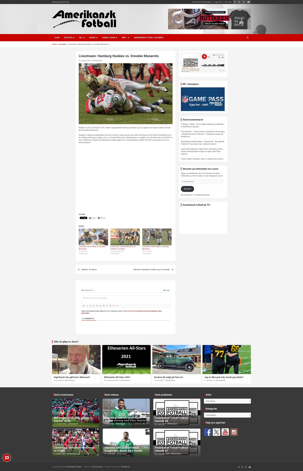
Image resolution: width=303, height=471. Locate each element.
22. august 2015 (85, 60)
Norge (92, 38)
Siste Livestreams (63, 394)
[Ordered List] (97, 305)
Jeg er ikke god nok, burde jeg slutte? (223, 377)
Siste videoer (111, 394)
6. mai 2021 (208, 380)
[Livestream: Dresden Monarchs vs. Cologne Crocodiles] (125, 237)
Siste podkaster (163, 394)
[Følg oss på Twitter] (216, 432)
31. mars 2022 (110, 454)
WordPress (125, 467)
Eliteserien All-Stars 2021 (117, 377)
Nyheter (68, 38)
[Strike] (93, 305)
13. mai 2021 (159, 380)
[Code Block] (107, 305)
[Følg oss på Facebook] (208, 432)
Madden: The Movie (89, 269)
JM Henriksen (97, 60)
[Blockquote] (103, 305)
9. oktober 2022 (59, 454)
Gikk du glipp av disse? (66, 341)
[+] (116, 305)
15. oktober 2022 (60, 424)
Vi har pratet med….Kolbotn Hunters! (202, 144)
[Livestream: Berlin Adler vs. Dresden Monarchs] (157, 237)
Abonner (187, 189)
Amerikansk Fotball (73, 467)
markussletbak (219, 380)
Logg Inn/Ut (218, 2)
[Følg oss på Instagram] (234, 432)
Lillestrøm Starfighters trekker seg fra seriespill (151, 269)
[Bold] (83, 305)
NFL (81, 38)
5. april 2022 (109, 424)
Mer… (124, 38)
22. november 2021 (111, 380)
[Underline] (90, 305)
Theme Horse (97, 467)
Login (167, 290)
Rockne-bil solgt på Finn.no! (168, 377)
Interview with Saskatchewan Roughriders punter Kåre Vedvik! (123, 449)
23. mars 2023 (160, 424)
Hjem (56, 38)
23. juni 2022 (58, 380)
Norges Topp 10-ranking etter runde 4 (208, 159)
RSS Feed (228, 2)
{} (113, 305)
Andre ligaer (108, 38)
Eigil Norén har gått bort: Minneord (72, 377)
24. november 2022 (162, 454)
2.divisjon (195, 127)
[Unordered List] (100, 305)
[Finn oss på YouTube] (225, 432)
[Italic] (87, 305)
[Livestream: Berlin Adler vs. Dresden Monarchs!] (93, 237)
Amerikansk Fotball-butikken (201, 2)
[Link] (110, 305)
